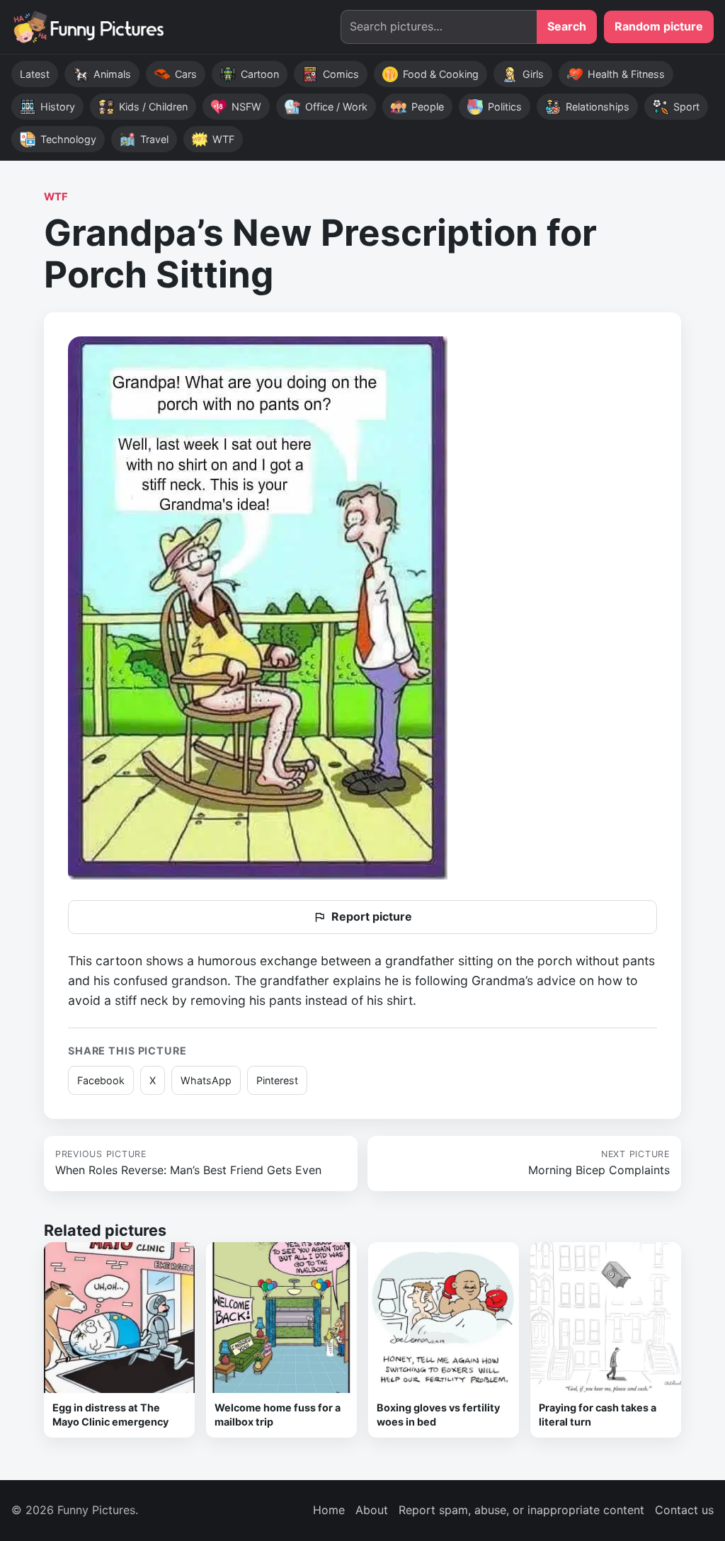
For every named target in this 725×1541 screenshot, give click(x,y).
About (371, 1510)
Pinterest (277, 1080)
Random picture (659, 26)
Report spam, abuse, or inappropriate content (521, 1510)
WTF (56, 197)
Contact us (684, 1510)
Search (566, 26)
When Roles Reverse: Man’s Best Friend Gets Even (188, 1163)
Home (329, 1510)
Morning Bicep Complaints (599, 1163)
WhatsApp (206, 1080)
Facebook (101, 1080)
